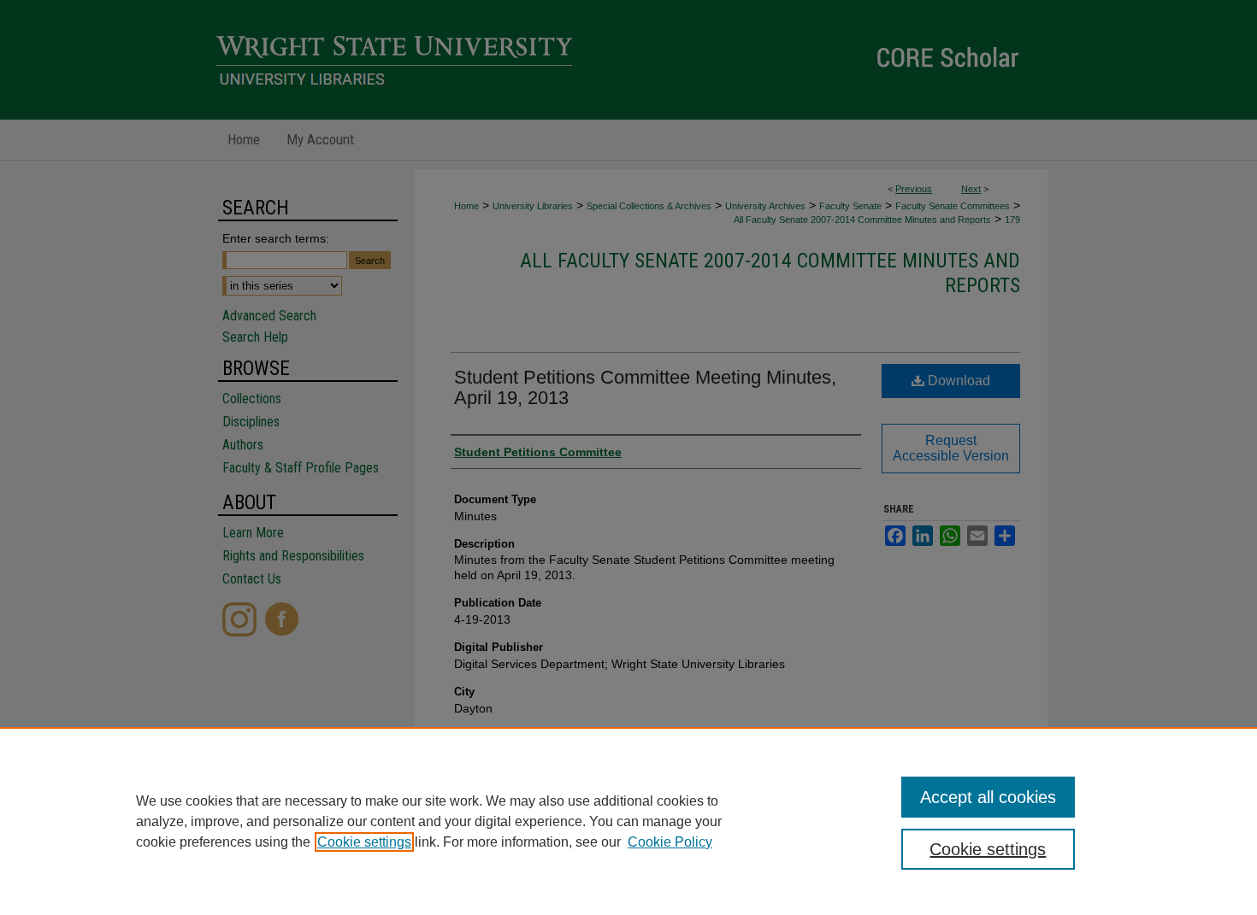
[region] (628, 821)
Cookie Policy (670, 842)
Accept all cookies (988, 797)
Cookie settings (364, 842)
